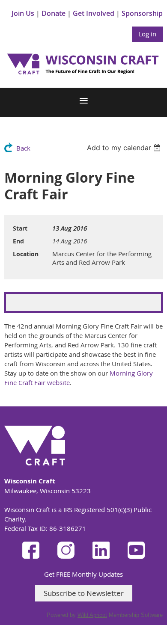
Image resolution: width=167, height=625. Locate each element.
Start (20, 228)
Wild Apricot (92, 615)
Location (26, 254)
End (18, 241)
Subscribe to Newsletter (84, 593)
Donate (54, 13)
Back (23, 148)
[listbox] (125, 147)
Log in (147, 34)
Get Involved (93, 13)
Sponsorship (142, 13)
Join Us (23, 13)
